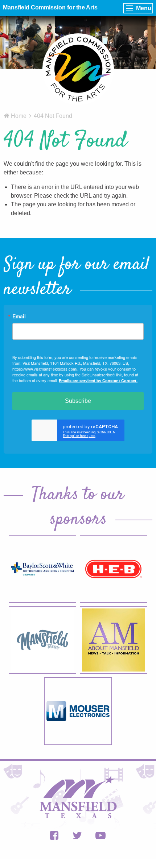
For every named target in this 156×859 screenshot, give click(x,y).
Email (19, 316)
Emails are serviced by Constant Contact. (98, 380)
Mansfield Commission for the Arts (50, 7)
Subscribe (78, 401)
